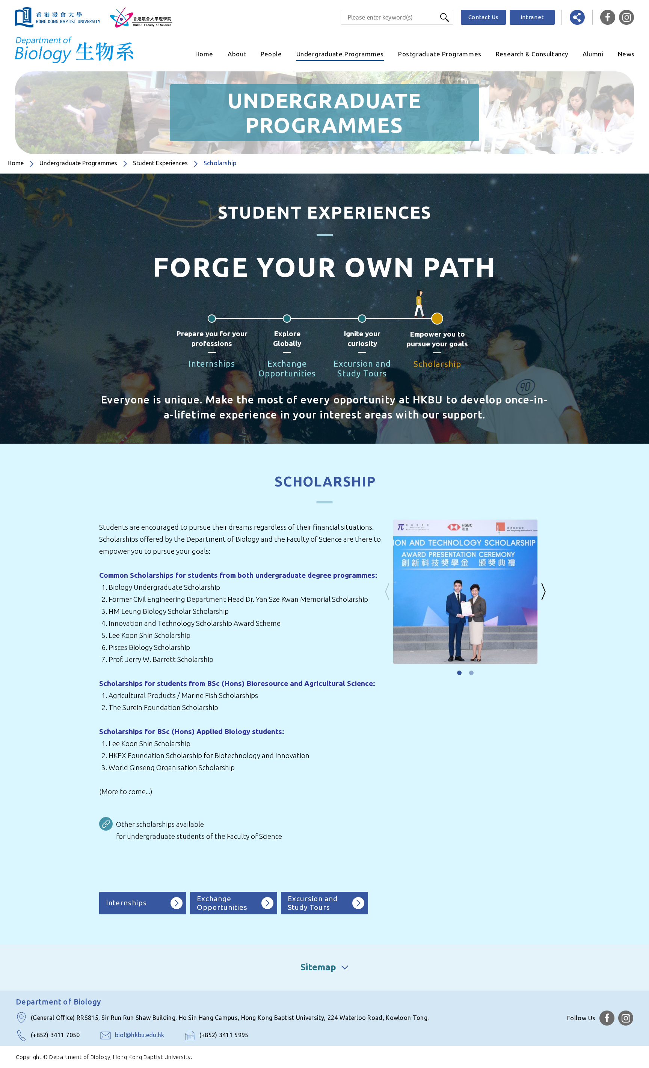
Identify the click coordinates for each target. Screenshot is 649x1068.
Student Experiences (160, 163)
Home (204, 53)
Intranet (532, 17)
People (271, 53)
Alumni (593, 53)
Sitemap (318, 967)
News (626, 53)
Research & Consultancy (532, 53)
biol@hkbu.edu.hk (140, 1035)
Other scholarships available (160, 824)
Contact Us (483, 17)
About (237, 53)
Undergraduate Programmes (340, 53)
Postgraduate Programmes (439, 53)
